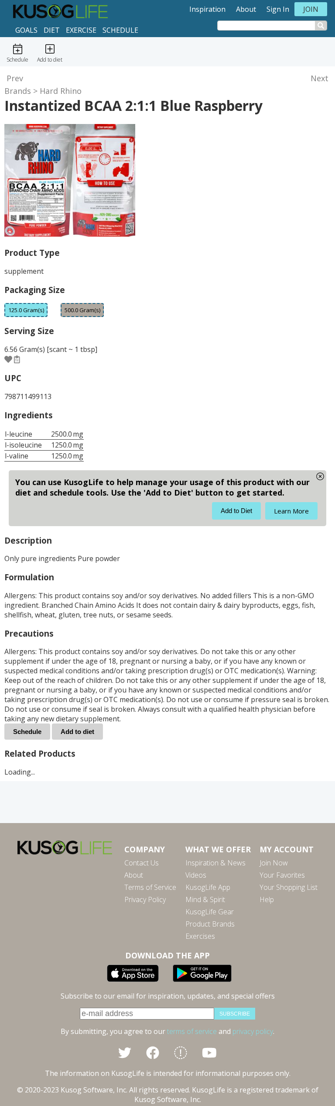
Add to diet (77, 731)
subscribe (234, 1014)
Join (310, 9)
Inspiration (207, 9)
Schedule (120, 30)
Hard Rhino (61, 91)
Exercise (81, 30)
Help (267, 899)
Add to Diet (236, 510)
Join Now (274, 863)
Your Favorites (282, 875)
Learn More (291, 510)
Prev (15, 78)
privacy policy (252, 1031)
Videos (195, 875)
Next (319, 78)
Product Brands (210, 924)
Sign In (278, 9)
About (246, 9)
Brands (17, 91)
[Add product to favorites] (8, 359)
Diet (52, 30)
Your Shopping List (289, 887)
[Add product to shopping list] (17, 359)
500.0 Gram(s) (82, 310)
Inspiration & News (215, 863)
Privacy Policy (145, 899)
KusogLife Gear (209, 911)
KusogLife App (207, 887)
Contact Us (141, 863)
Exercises (200, 936)
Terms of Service (150, 887)
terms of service (192, 1031)
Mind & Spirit (205, 899)
